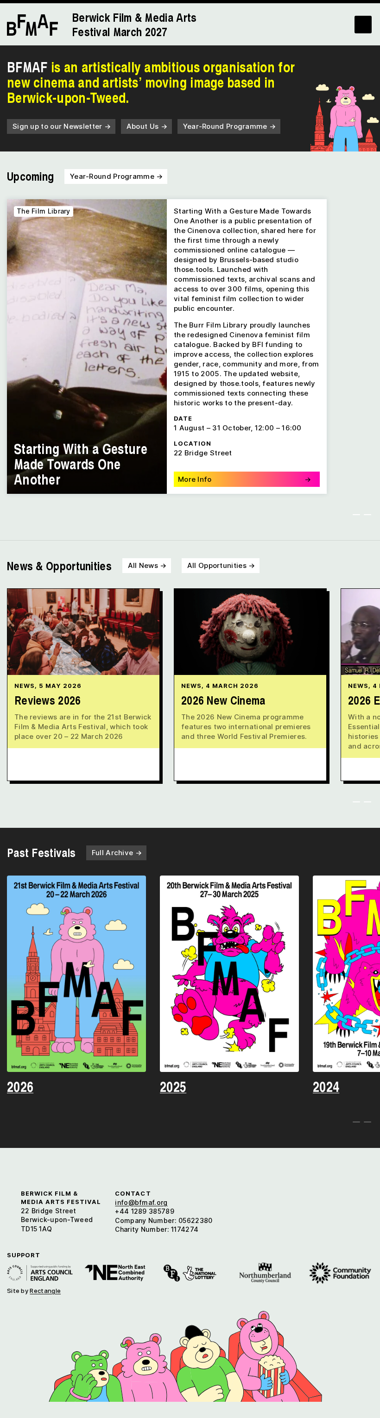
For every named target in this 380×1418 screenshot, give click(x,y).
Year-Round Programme (229, 126)
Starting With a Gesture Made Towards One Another (80, 463)
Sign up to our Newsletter (62, 126)
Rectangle (45, 1290)
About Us (147, 126)
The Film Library (43, 211)
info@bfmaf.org (141, 1202)
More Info (244, 479)
